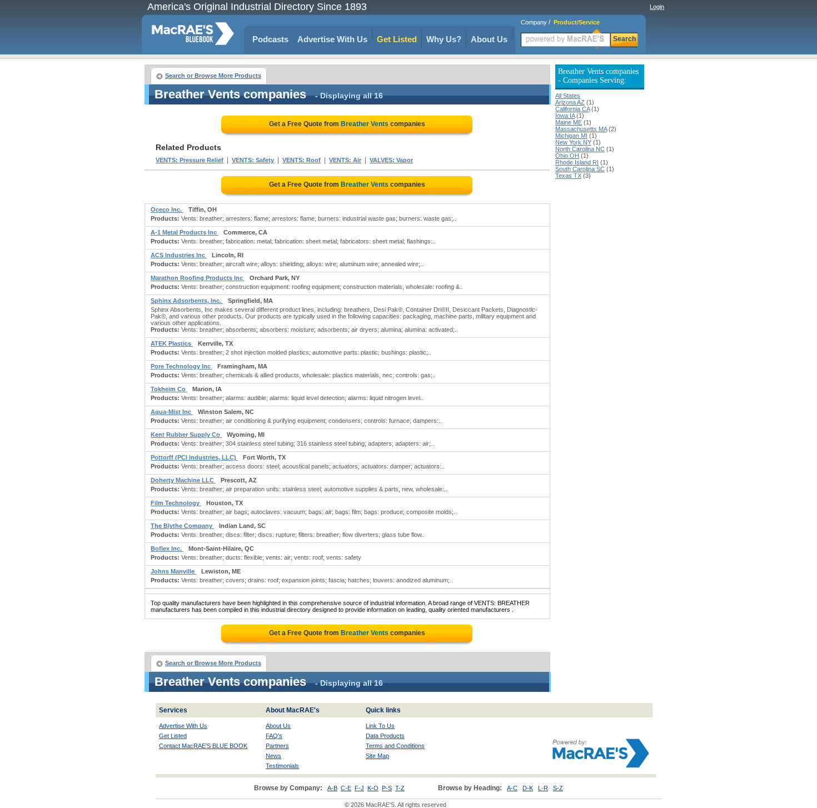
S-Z (558, 788)
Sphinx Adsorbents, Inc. (187, 300)
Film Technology (176, 503)
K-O (372, 788)
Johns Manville (173, 571)
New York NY (573, 142)
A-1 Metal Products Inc (184, 232)
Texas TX (568, 175)
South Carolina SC (580, 169)
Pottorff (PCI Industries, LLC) (194, 457)
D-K (527, 788)
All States (567, 95)
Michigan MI (571, 135)
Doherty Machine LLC (183, 480)
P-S (387, 788)
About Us (489, 39)
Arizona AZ (570, 102)
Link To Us (380, 725)
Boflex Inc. (167, 548)
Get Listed (397, 39)
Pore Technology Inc (181, 366)
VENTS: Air (345, 160)
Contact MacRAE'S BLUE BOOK (203, 745)
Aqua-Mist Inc (172, 411)
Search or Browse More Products (213, 75)
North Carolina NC (580, 149)
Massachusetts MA (581, 129)
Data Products (385, 735)
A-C (512, 788)
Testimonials (282, 765)
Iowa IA (565, 115)
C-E (346, 788)
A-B (332, 788)
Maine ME (568, 122)
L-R (543, 788)
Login (657, 6)
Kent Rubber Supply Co (186, 434)
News (273, 755)
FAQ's (274, 735)
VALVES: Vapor (391, 160)
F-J (359, 788)
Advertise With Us (332, 39)
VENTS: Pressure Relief (189, 160)
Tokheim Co (169, 389)
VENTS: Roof (301, 160)
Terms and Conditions (395, 745)
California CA (572, 109)
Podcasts (270, 39)
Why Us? (443, 39)
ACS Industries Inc (179, 255)
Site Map (377, 755)
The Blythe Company (182, 525)
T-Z (400, 788)
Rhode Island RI (577, 162)
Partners (277, 745)
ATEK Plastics (172, 343)
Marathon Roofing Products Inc (198, 278)
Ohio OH (567, 155)
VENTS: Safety (253, 160)
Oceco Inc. (167, 209)
